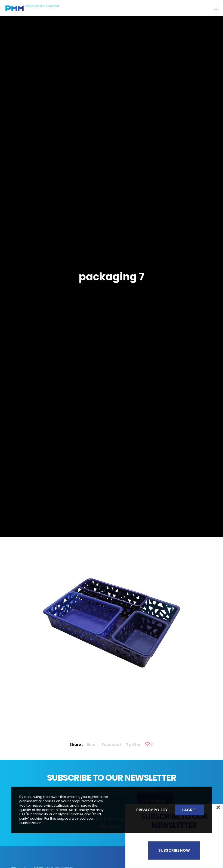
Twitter (133, 744)
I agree (189, 810)
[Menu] (214, 8)
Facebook (112, 744)
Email (92, 744)
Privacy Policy (152, 810)
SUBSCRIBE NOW (174, 850)
